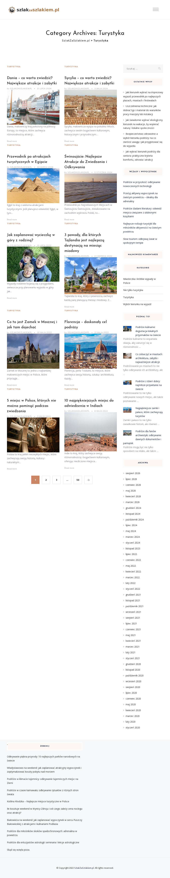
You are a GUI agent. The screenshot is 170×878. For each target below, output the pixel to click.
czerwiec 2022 (133, 559)
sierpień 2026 (133, 473)
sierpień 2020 (133, 687)
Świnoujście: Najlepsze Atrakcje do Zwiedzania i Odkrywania (85, 162)
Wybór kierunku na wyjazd (137, 304)
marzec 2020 (133, 716)
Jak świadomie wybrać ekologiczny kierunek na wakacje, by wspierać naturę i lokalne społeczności (143, 124)
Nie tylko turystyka (133, 290)
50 (78, 479)
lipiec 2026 (131, 479)
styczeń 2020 (133, 727)
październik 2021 (135, 606)
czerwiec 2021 (133, 629)
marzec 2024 (133, 536)
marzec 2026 (133, 502)
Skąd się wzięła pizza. (18, 849)
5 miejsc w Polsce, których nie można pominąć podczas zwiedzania (31, 406)
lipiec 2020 (131, 692)
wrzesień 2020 (133, 681)
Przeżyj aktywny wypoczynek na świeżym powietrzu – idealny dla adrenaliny (140, 197)
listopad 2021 (133, 600)
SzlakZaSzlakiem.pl (84, 867)
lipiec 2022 (131, 554)
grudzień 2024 (133, 507)
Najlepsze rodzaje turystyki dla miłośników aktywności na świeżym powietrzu (142, 227)
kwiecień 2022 (133, 571)
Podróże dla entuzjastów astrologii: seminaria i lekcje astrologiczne (43, 842)
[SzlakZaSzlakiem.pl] (35, 10)
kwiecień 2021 (133, 640)
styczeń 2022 (133, 588)
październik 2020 (135, 675)
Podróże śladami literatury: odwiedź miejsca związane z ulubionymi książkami (142, 212)
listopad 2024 (133, 513)
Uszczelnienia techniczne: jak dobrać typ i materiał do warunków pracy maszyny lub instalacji (142, 110)
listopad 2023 (133, 548)
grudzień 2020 (133, 664)
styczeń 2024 (133, 542)
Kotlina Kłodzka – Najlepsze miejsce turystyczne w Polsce (38, 801)
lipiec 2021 (131, 623)
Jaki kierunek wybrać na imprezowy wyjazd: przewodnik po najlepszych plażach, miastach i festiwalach (143, 96)
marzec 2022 (133, 577)
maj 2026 (131, 490)
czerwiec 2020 (133, 698)
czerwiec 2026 (133, 484)
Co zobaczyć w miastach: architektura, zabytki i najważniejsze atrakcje (149, 358)
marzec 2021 (133, 646)
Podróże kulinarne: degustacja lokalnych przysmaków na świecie (148, 331)
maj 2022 (131, 565)
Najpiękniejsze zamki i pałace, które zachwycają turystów (149, 412)
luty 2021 (130, 652)
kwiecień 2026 (133, 496)
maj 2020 (131, 704)
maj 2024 (131, 531)
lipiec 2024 (131, 525)
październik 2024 (135, 519)
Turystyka (14, 66)
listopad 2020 (133, 669)
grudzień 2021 (133, 594)
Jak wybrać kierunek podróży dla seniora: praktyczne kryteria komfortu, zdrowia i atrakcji (141, 155)
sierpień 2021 (133, 617)
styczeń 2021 (133, 658)
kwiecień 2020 (133, 710)
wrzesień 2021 (133, 611)
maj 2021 (131, 635)
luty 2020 (130, 721)
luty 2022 (130, 583)
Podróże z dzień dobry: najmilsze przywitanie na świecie (148, 385)
